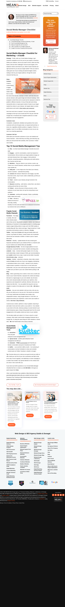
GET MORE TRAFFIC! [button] (51, 119)
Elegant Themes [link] (11, 499)
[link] (16, 7)
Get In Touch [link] (51, 457)
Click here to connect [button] (51, 44)
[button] (53, 494)
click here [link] (35, 20)
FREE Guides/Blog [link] (50, 1)
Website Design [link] (24, 6)
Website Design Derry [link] (39, 452)
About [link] (21, 10)
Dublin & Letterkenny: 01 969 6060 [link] (14, 1)
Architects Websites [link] (25, 461)
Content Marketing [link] (10, 469)
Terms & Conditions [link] (8, 501)
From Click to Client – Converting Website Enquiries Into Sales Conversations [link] (50, 401)
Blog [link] (49, 453)
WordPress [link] (42, 497)
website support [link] (5, 494)
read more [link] (11, 423)
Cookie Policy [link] (21, 501)
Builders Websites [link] (24, 463)
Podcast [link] (50, 455)
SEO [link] (31, 6)
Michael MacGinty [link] (12, 36)
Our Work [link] (47, 6)
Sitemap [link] (1, 501)
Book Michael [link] (51, 463)
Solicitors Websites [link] (24, 458)
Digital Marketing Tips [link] (52, 68)
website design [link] (41, 492)
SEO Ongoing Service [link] (11, 452)
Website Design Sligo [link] (39, 454)
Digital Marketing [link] (10, 467)
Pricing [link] (54, 6)
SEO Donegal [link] (37, 461)
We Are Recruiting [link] (52, 472)
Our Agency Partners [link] (53, 445)
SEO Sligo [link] (36, 464)
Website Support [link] (38, 6)
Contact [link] (57, 1)
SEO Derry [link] (36, 466)
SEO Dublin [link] (37, 459)
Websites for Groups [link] (25, 468)
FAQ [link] (49, 451)
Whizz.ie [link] (23, 206)
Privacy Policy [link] (15, 501)
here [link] (17, 369)
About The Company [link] (53, 447)
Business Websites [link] (24, 442)
